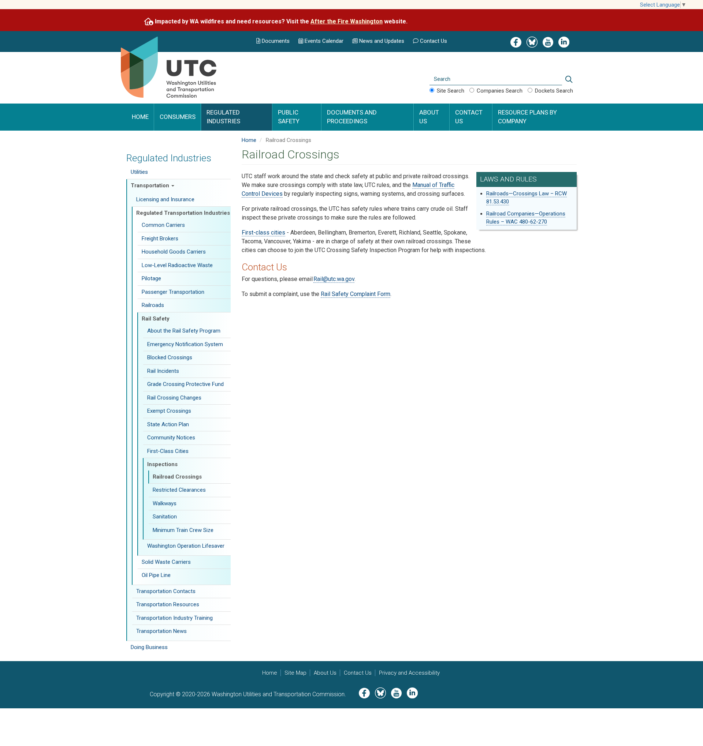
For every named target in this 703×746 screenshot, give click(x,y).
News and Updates (381, 41)
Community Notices (171, 437)
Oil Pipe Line (156, 575)
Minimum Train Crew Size (183, 530)
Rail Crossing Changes (174, 397)
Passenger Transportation (173, 292)
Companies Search (499, 90)
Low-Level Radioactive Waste (177, 265)
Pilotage (151, 278)
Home (140, 116)
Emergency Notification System (185, 344)
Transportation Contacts (166, 591)
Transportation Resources (167, 604)
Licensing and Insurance (165, 199)
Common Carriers (163, 225)
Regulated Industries (223, 117)
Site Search (450, 90)
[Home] (177, 76)
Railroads (153, 305)
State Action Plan (168, 424)
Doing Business (149, 647)
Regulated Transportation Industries (183, 213)
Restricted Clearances (179, 490)
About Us (429, 117)
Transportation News (161, 631)
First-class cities (263, 232)
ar (323, 41)
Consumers (178, 116)
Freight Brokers (160, 238)
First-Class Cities (168, 451)
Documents (276, 41)
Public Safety (289, 117)
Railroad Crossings (177, 476)
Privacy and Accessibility (409, 673)
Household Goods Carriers (174, 251)
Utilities (139, 172)
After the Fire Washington (346, 21)
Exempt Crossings (169, 411)
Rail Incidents (163, 371)
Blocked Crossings (169, 357)
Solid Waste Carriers (166, 562)
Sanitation (165, 516)
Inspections (162, 464)
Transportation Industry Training (174, 618)
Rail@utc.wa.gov (333, 278)
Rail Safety (156, 318)
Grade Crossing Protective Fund (185, 384)
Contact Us (433, 41)
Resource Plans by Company (527, 117)
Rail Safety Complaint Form (355, 293)
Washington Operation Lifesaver (185, 546)
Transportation (151, 185)
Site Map (295, 673)
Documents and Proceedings (352, 117)
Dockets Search (554, 90)
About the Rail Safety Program (183, 330)
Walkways (164, 503)
